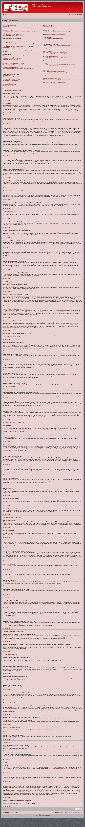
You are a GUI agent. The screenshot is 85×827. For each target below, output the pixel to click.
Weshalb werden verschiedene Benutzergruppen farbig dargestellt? (56, 31)
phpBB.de (38, 234)
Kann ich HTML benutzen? (8, 76)
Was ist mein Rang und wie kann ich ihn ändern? (13, 48)
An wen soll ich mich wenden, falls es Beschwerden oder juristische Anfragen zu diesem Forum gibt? (62, 80)
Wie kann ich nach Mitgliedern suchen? (51, 56)
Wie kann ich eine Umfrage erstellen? (10, 59)
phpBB (38, 814)
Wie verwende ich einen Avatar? (9, 47)
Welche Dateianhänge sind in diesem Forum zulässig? (54, 71)
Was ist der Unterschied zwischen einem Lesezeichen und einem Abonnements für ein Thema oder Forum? (62, 62)
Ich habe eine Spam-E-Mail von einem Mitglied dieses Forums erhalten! (57, 41)
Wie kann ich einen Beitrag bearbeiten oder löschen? (13, 57)
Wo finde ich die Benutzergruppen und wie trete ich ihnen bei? (55, 29)
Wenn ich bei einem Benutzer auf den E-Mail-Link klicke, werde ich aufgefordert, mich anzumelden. (20, 51)
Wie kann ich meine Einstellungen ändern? (11, 39)
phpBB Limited (28, 234)
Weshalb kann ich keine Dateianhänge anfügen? (12, 64)
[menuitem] (4, 15)
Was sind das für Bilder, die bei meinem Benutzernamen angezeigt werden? (18, 46)
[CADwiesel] (17, 7)
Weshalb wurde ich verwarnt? (9, 66)
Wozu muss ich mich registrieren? (10, 25)
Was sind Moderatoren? (48, 26)
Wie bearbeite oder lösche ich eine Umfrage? (12, 62)
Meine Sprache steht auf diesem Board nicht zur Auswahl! (14, 45)
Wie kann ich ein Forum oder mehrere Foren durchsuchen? (55, 52)
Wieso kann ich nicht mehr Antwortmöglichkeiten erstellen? (15, 60)
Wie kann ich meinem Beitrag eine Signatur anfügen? (13, 58)
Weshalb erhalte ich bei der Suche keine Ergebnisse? (54, 53)
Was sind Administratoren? (48, 25)
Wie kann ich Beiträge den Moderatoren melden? (13, 67)
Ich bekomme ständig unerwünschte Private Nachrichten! (54, 39)
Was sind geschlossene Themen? (10, 84)
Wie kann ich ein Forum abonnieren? (50, 65)
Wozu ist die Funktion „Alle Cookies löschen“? (12, 35)
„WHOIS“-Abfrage (26, 787)
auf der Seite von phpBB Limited (59, 768)
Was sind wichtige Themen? (8, 83)
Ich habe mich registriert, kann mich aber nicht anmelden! (14, 29)
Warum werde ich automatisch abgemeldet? (12, 34)
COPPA (77, 128)
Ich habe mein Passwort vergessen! (10, 32)
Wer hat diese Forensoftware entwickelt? (51, 77)
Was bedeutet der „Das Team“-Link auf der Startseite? (54, 34)
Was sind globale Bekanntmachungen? (11, 80)
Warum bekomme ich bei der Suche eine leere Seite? (53, 55)
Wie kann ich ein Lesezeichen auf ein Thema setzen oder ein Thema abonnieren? (59, 64)
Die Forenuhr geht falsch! (8, 42)
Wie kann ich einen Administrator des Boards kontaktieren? (55, 82)
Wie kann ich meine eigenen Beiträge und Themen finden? (54, 57)
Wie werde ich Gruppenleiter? (49, 30)
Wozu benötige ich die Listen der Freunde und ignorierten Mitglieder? (57, 45)
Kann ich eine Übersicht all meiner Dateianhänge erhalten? (55, 72)
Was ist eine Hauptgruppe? (48, 32)
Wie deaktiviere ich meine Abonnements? (51, 67)
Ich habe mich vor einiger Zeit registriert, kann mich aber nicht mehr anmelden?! (19, 31)
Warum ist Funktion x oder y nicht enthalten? (52, 78)
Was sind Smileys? (7, 78)
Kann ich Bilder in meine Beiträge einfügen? (11, 79)
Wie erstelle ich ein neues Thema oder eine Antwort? (13, 55)
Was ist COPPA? (6, 26)
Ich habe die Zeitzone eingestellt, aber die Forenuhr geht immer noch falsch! (18, 43)
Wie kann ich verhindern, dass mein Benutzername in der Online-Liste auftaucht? (19, 41)
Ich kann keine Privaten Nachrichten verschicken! (53, 38)
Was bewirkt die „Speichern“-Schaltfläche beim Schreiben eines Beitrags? (18, 68)
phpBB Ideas (67, 777)
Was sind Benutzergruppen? (49, 27)
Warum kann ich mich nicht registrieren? (11, 27)
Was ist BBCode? (6, 75)
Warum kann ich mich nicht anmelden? (11, 30)
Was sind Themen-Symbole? (9, 85)
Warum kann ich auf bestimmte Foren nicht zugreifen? (14, 63)
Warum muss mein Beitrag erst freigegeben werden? (13, 69)
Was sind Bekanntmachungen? (9, 81)
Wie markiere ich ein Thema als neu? (10, 71)
